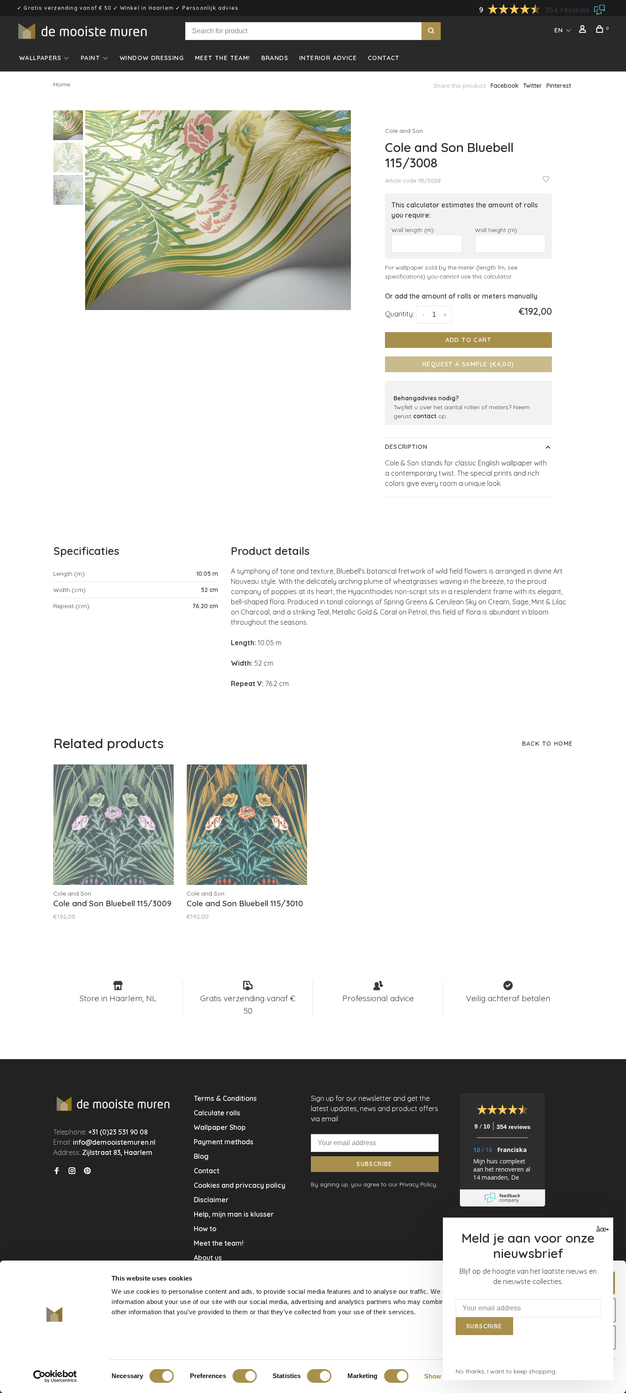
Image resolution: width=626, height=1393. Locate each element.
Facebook (505, 85)
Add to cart (468, 340)
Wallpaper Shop (220, 1127)
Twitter (532, 85)
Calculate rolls (217, 1113)
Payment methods (223, 1141)
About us (208, 1257)
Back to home (547, 743)
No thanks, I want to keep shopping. (506, 1371)
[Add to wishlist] (546, 179)
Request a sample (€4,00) (468, 364)
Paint (90, 58)
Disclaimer (211, 1199)
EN (558, 30)
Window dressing (152, 58)
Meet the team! (222, 58)
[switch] (245, 1376)
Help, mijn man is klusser (234, 1214)
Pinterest (558, 85)
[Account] (584, 30)
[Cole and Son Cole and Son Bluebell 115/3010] (247, 824)
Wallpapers (40, 58)
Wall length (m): (413, 229)
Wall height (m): (496, 229)
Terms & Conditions (225, 1098)
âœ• (601, 1229)
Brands (274, 58)
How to (205, 1228)
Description (406, 447)
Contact (384, 58)
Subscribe (374, 1164)
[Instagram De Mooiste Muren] (72, 1171)
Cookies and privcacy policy (239, 1185)
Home (61, 84)
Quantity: (399, 314)
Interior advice (328, 58)
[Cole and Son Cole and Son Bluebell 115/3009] (113, 824)
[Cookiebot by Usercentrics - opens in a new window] (55, 1376)
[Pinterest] (87, 1171)
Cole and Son (404, 131)
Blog (201, 1156)
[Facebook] (56, 1171)
